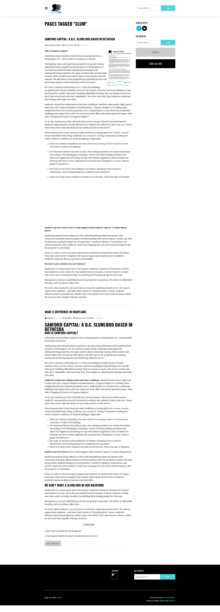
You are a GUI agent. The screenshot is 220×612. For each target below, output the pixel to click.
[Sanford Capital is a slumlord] (119, 66)
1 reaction (84, 45)
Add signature (53, 543)
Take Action (58, 318)
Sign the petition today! (118, 85)
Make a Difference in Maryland (65, 311)
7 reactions (98, 318)
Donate (155, 52)
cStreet (172, 601)
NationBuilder (168, 597)
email (59, 597)
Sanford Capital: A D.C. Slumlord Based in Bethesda (80, 39)
